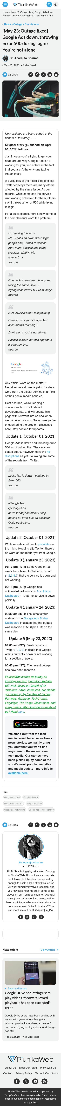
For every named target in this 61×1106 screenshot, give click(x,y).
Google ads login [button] (34, 803)
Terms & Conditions (46, 1073)
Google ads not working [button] (14, 809)
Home (5, 12)
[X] (26, 1081)
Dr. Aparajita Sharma (24, 58)
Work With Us (48, 1067)
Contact (7, 1073)
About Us (10, 1067)
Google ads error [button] (30, 797)
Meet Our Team (28, 1067)
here (21, 711)
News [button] (7, 24)
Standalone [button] (32, 24)
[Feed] (44, 1081)
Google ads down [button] (12, 797)
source (13, 262)
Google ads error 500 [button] (13, 803)
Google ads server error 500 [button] (41, 809)
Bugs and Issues (17, 988)
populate (44, 544)
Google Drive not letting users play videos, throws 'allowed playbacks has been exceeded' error (27, 1000)
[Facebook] (17, 1081)
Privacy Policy (23, 1073)
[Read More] (30, 973)
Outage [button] (17, 24)
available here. (18, 773)
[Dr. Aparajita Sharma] (31, 846)
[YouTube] (35, 1081)
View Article (48, 949)
